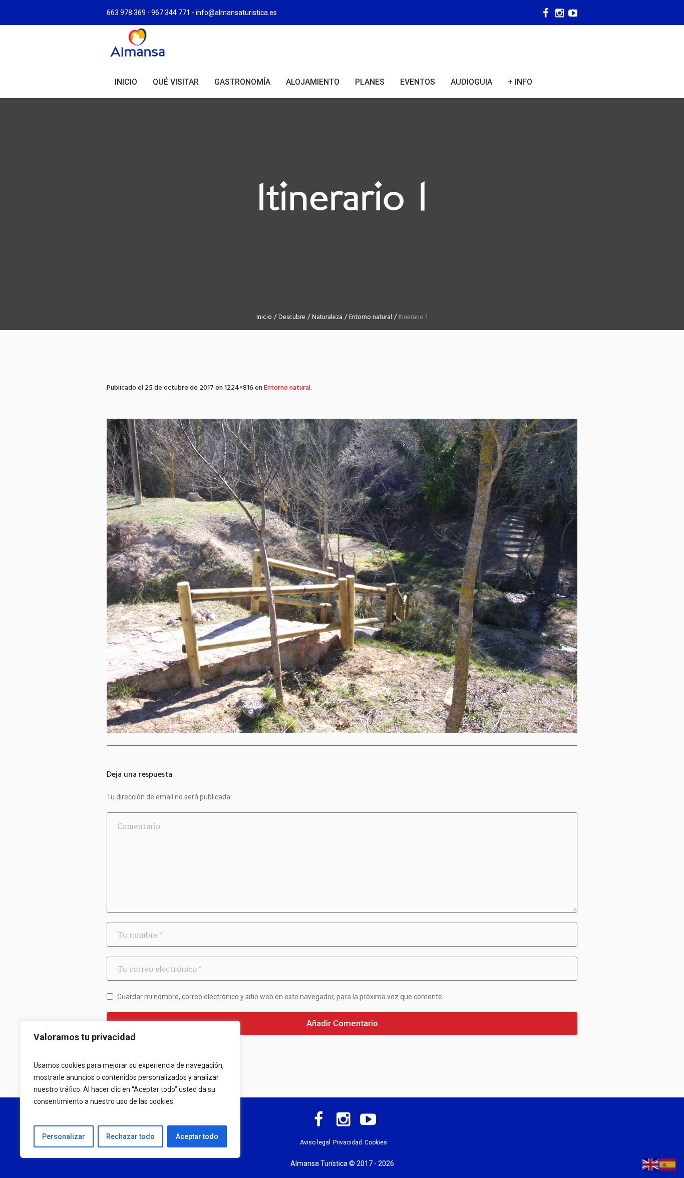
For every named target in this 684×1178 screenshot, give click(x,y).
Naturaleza (327, 317)
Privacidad (347, 1142)
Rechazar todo (130, 1136)
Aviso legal (315, 1142)
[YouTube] (572, 13)
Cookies (376, 1142)
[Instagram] (558, 13)
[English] (650, 1164)
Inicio (264, 317)
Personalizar (63, 1136)
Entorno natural (370, 317)
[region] (130, 1089)
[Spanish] (667, 1164)
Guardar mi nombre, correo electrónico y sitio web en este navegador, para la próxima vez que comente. (280, 997)
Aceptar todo (197, 1136)
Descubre (291, 317)
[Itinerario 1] (342, 576)
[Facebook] (544, 13)
